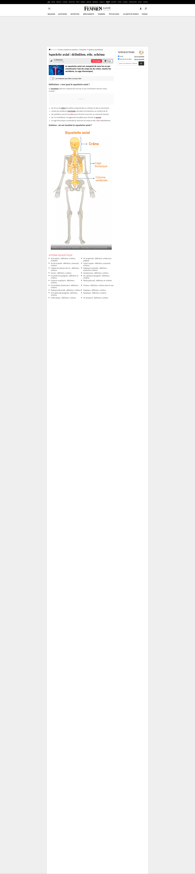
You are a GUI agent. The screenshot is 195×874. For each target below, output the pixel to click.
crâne (63, 108)
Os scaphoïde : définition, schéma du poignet (97, 259)
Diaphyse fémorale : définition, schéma (66, 290)
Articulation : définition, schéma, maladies (63, 259)
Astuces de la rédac (125, 59)
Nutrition (75, 14)
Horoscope (133, 2)
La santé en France (131, 14)
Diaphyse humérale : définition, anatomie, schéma (95, 269)
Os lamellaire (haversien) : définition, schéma (65, 286)
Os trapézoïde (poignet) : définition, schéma (64, 294)
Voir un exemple (139, 56)
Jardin (83, 2)
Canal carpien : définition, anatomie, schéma (97, 264)
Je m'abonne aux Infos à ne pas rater (68, 78)
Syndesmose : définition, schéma (95, 273)
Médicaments (88, 14)
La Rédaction (58, 60)
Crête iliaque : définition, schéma (63, 298)
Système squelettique (95, 50)
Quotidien (62, 14)
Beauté (58, 2)
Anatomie (83, 50)
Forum (145, 2)
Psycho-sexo (114, 14)
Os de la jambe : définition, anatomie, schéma (65, 264)
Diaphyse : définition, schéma (94, 290)
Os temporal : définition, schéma (95, 298)
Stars (119, 2)
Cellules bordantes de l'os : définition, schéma (65, 269)
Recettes (72, 2)
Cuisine (64, 2)
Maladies (51, 14)
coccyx (98, 117)
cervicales (72, 111)
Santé (108, 2)
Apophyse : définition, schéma (94, 293)
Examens (101, 14)
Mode (53, 2)
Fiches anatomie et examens (68, 50)
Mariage (95, 2)
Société (113, 2)
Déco (78, 2)
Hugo (140, 2)
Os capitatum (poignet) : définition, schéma (96, 277)
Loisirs (125, 2)
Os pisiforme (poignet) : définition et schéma (64, 277)
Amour (89, 2)
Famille (102, 2)
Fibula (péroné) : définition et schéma (97, 280)
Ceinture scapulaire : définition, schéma (63, 281)
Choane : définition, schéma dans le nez (98, 285)
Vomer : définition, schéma (61, 273)
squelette (54, 89)
